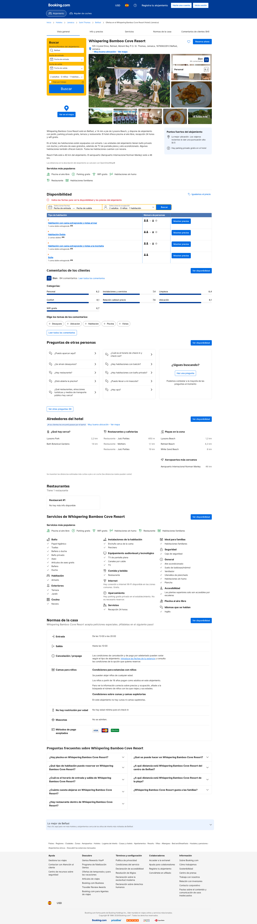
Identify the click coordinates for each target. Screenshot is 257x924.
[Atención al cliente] (135, 5)
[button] (66, 76)
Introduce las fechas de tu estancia (138, 658)
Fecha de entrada (56, 55)
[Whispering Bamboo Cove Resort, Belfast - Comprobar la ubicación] (90, 49)
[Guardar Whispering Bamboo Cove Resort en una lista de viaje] (188, 41)
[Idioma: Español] (126, 5)
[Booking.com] (59, 5)
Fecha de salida (55, 64)
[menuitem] (56, 13)
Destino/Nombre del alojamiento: (64, 46)
